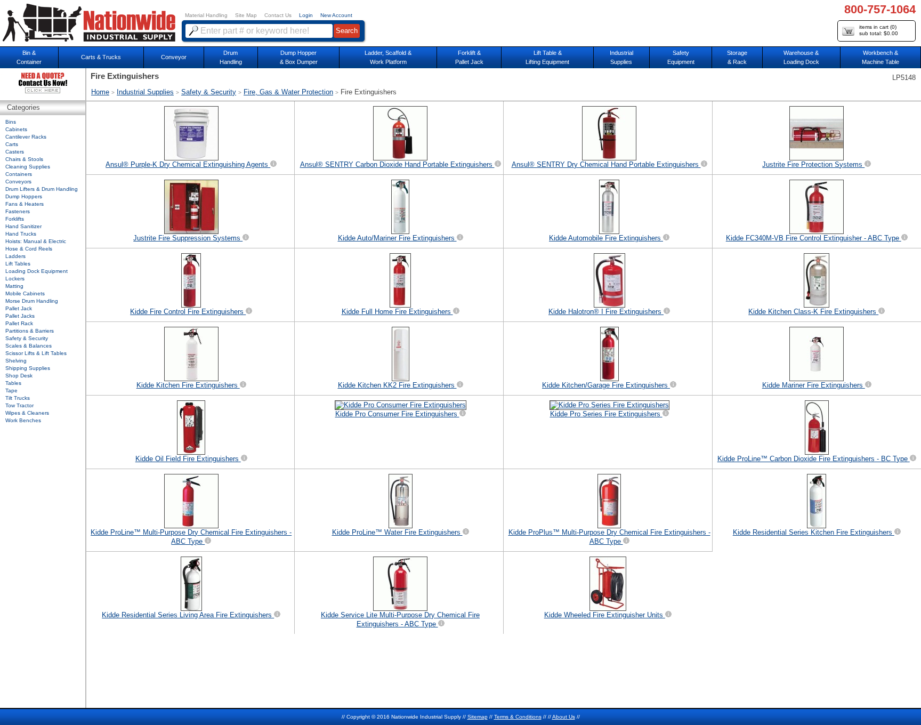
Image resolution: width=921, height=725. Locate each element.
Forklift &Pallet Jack (469, 57)
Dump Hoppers (23, 196)
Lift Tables (17, 264)
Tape (11, 390)
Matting (14, 286)
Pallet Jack (18, 308)
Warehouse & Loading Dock (801, 57)
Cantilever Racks (25, 137)
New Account (336, 15)
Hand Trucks (20, 234)
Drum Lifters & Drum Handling (41, 189)
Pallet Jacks (20, 316)
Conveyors (18, 181)
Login (306, 15)
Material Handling (206, 15)
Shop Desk (19, 375)
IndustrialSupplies (621, 57)
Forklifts (14, 219)
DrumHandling (231, 57)
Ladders (15, 256)
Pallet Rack (19, 323)
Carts (11, 144)
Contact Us (278, 15)
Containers (18, 174)
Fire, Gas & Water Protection (288, 92)
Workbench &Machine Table (880, 57)
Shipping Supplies (27, 368)
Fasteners (17, 211)
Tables (13, 383)
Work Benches (23, 420)
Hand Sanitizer (23, 226)
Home (100, 92)
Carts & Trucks (101, 57)
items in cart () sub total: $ (878, 30)
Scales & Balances (28, 346)
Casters (14, 152)
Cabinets (16, 129)
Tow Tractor (19, 405)
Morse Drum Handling (31, 301)
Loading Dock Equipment (36, 271)
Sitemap (477, 717)
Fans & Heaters (24, 204)
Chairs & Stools (24, 159)
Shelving (16, 361)
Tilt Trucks (17, 398)
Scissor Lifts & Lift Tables (36, 353)
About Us (563, 717)
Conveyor (174, 57)
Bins (10, 122)
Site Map (246, 15)
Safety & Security (208, 92)
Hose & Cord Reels (28, 249)
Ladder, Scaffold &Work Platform (388, 57)
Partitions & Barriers (29, 331)
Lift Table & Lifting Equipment (547, 57)
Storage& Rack (737, 57)
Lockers (15, 278)
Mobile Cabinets (25, 293)
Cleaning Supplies (27, 167)
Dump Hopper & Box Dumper (299, 57)
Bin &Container (29, 57)
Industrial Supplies (145, 92)
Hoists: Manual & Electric (35, 241)
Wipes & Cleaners (27, 413)
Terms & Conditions (518, 717)
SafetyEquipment (680, 57)
